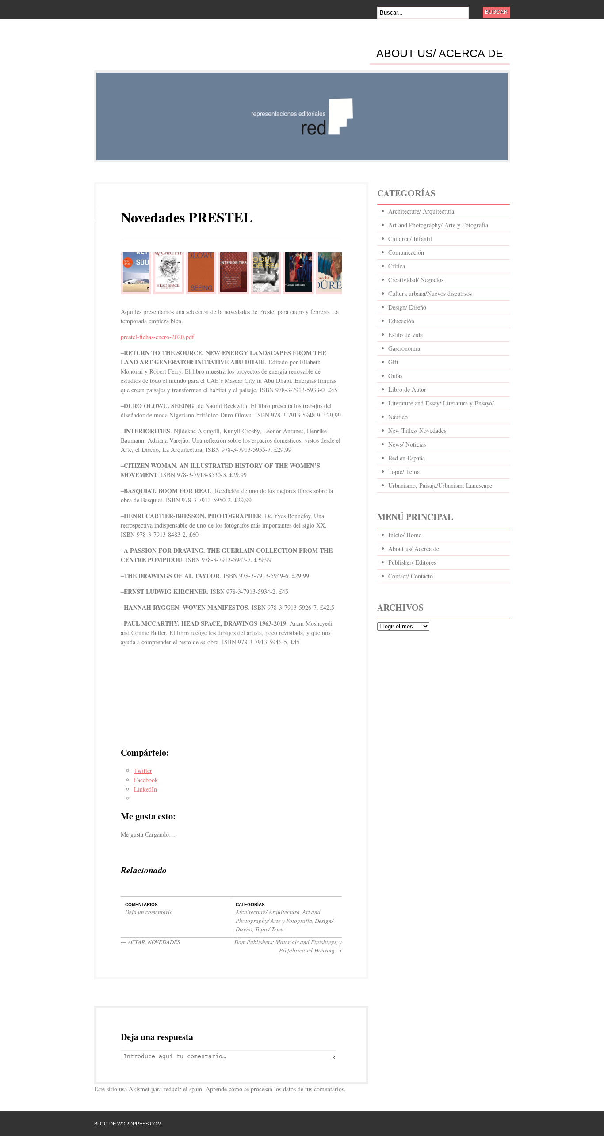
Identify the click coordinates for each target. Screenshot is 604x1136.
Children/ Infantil (410, 238)
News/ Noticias (407, 444)
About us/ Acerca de (439, 53)
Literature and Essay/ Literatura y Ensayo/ (441, 403)
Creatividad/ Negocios (415, 279)
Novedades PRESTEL (186, 217)
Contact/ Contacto (410, 576)
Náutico (398, 417)
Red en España (406, 458)
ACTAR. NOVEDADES (150, 942)
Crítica (396, 266)
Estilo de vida (405, 334)
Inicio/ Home (404, 535)
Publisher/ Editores (412, 562)
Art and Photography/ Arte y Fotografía (278, 916)
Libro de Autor (407, 389)
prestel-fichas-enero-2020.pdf (157, 337)
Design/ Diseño (407, 307)
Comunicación (406, 252)
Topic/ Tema (269, 929)
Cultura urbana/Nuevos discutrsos (430, 293)
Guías (395, 375)
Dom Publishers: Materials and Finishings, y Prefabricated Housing (288, 946)
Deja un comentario (149, 912)
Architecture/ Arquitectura (268, 912)
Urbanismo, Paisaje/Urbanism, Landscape (440, 485)
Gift (393, 362)
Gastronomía (404, 348)
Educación (401, 321)
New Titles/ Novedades (417, 430)
